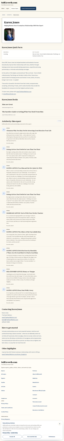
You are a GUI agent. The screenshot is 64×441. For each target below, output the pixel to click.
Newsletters (36, 382)
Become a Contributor (38, 410)
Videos (3, 390)
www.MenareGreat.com (9, 94)
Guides (3, 382)
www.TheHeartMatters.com (23, 91)
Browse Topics (15, 8)
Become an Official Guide (39, 390)
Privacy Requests (5, 419)
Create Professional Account (40, 406)
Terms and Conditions (7, 408)
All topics (3, 374)
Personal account (37, 402)
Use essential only (32, 436)
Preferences (52, 436)
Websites (35, 378)
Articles (3, 386)
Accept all (12, 436)
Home (3, 15)
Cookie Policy (4, 412)
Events (34, 386)
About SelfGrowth (37, 374)
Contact (35, 395)
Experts (9, 15)
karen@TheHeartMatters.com (10, 320)
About (2, 8)
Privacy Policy (4, 403)
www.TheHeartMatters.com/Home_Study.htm (14, 354)
